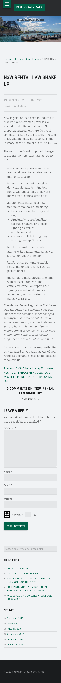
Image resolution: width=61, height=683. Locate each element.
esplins (21, 105)
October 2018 (14, 623)
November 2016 (15, 644)
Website (8, 499)
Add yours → (31, 398)
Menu (7, 4)
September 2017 (15, 634)
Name (8, 472)
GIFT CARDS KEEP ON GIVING (22, 573)
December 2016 (15, 639)
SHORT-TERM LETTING (19, 568)
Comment (10, 428)
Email (8, 485)
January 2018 (14, 628)
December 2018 (15, 618)
